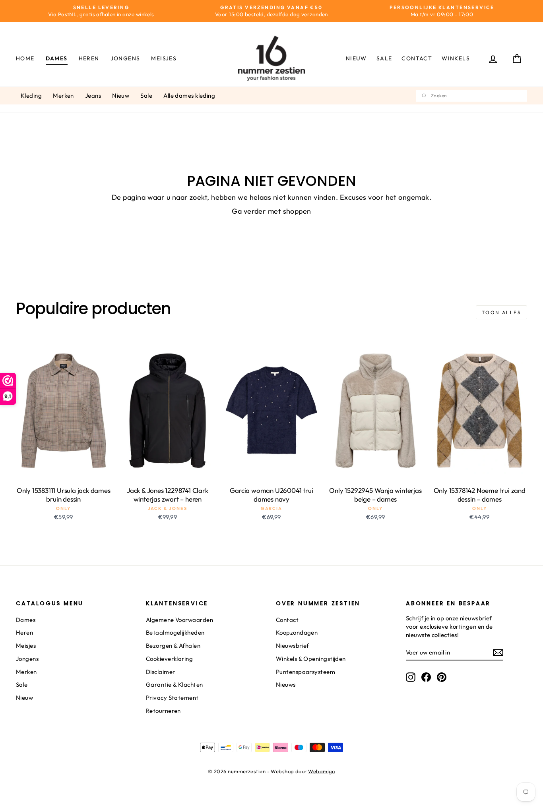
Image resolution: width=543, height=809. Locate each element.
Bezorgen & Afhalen (173, 645)
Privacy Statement (172, 697)
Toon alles (501, 312)
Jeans (93, 95)
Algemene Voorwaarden (179, 620)
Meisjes (163, 58)
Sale (384, 58)
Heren (89, 58)
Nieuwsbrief (292, 645)
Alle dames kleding (189, 95)
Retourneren (163, 710)
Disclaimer (160, 672)
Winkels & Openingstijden (311, 658)
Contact (416, 58)
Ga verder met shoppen (271, 211)
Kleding (31, 95)
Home (25, 58)
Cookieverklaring (169, 658)
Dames (57, 58)
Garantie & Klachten (174, 684)
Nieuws (286, 684)
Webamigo (321, 771)
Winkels (456, 58)
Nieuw (356, 58)
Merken (63, 95)
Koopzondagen (297, 632)
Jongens (125, 58)
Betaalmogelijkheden (175, 632)
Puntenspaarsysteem (305, 672)
